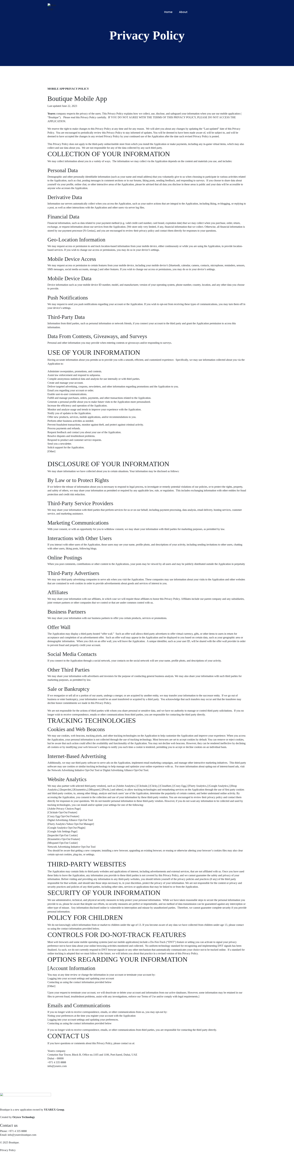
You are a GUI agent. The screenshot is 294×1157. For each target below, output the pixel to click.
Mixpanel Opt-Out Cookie (62, 842)
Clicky (153, 785)
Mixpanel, (94, 789)
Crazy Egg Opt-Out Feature (63, 816)
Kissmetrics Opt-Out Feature (63, 839)
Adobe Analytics (126, 785)
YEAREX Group (54, 1109)
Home (168, 12)
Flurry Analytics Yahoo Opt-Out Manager (70, 823)
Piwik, (106, 789)
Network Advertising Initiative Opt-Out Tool (75, 770)
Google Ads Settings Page (62, 831)
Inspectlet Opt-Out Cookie (62, 835)
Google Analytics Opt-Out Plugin (66, 827)
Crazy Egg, (180, 785)
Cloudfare (165, 785)
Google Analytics (218, 785)
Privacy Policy (8, 1150)
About (183, 12)
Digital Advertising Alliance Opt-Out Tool (125, 770)
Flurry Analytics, (198, 785)
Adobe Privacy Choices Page (64, 808)
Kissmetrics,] (81, 789)
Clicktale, (143, 785)
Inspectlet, (66, 789)
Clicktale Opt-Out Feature (62, 812)
